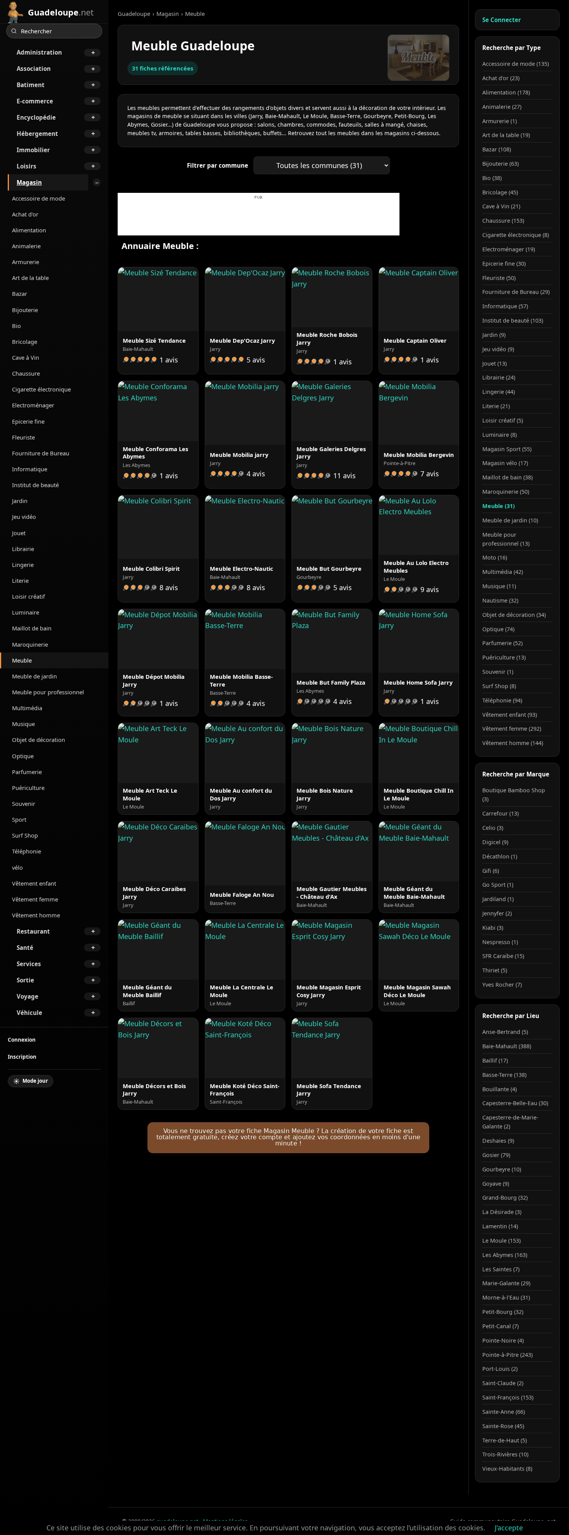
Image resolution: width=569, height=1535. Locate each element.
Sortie (25, 980)
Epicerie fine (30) (504, 263)
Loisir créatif (28, 596)
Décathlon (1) (499, 856)
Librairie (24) (498, 377)
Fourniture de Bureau (40, 453)
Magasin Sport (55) (506, 449)
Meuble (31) (498, 506)
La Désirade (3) (501, 1212)
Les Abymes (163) (504, 1255)
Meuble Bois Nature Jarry (324, 794)
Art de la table (30, 278)
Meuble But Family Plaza (330, 682)
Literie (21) (496, 406)
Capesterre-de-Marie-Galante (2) (510, 1122)
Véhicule (29, 1012)
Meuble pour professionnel (48, 692)
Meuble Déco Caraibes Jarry (154, 892)
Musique (23, 724)
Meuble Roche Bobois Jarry (326, 338)
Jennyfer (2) (497, 913)
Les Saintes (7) (500, 1269)
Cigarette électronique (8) (515, 235)
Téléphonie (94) (502, 700)
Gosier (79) (496, 1155)
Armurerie (25, 262)
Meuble (22, 660)
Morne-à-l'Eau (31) (506, 1297)
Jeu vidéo (24, 516)
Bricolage (24, 341)
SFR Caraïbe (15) (503, 956)
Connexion (22, 1039)
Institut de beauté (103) (512, 320)
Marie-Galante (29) (506, 1283)
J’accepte (509, 1527)
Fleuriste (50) (499, 278)
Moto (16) (494, 557)
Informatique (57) (505, 306)
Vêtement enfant (34, 883)
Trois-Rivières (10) (505, 1454)
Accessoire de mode (38, 198)
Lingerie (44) (498, 391)
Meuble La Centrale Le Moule (241, 991)
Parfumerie (27, 772)
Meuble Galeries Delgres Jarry (331, 452)
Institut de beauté (35, 485)
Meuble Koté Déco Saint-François (244, 1089)
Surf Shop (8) (499, 686)
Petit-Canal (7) (500, 1326)
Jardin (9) (494, 334)
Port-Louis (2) (500, 1368)
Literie (20, 580)
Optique (23, 756)
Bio (16, 326)
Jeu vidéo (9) (498, 349)
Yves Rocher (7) (502, 984)
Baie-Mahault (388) (506, 1046)
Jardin (19, 501)
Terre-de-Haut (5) (504, 1440)
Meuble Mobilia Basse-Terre (241, 680)
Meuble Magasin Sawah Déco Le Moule (417, 991)
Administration (39, 52)
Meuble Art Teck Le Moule (150, 794)
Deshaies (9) (498, 1140)
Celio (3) (492, 827)
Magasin (29, 182)
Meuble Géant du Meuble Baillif (147, 991)
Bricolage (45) (500, 192)
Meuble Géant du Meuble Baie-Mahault (414, 892)
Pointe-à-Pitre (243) (507, 1354)
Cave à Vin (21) (501, 206)
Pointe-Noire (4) (503, 1340)
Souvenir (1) (497, 671)
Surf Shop (25, 835)
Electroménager (33, 405)
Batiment (31, 85)
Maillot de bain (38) (507, 477)
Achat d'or (25, 214)
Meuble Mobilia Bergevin (419, 454)
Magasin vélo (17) (505, 463)
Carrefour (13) (500, 813)
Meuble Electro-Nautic (241, 568)
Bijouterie (25, 310)
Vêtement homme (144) (512, 743)
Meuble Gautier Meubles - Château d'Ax (331, 892)
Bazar (19, 293)
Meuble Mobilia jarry (239, 454)
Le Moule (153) (501, 1240)
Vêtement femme (35, 899)
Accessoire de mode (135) (515, 63)
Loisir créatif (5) (502, 420)
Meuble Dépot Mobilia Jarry (154, 680)
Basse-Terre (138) (504, 1074)
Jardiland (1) (498, 899)
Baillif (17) (495, 1060)
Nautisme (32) (500, 600)
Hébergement (37, 133)
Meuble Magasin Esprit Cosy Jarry (328, 991)
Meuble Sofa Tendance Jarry (328, 1089)
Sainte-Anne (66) (503, 1411)
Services (29, 964)
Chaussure (26, 373)
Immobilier (33, 150)
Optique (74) (498, 629)
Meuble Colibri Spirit (151, 568)
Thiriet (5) (494, 970)
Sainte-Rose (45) (503, 1426)
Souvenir (23, 803)
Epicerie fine (28, 421)
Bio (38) (492, 178)
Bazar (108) (496, 149)
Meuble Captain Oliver (415, 340)
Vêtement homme (36, 915)
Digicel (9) (495, 842)
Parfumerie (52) (502, 643)
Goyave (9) (495, 1183)
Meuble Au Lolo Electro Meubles (416, 566)
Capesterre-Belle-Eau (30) (515, 1103)
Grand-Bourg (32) (505, 1197)
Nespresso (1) (500, 942)
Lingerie (23, 564)
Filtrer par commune (217, 165)
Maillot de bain (31, 628)
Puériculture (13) (504, 657)
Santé (25, 947)
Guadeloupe (134, 13)
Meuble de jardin (34, 676)
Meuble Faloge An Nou (242, 894)
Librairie (23, 549)
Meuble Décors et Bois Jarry (154, 1089)
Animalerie (26, 246)
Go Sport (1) (497, 884)
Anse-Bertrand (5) (505, 1031)
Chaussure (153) (503, 220)
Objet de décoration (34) (514, 614)
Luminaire (25, 612)
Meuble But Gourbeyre (329, 568)
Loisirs (26, 166)
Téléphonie (26, 851)
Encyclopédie (36, 117)
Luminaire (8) (499, 434)
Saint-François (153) (507, 1397)
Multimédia (27, 708)
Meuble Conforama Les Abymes (155, 452)
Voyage (27, 996)
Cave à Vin (25, 357)
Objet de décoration (38, 739)
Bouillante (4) (499, 1089)
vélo (17, 867)
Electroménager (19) (508, 249)
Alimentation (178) (506, 92)
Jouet (19, 533)
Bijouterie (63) (500, 163)
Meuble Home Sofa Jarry (418, 682)
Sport (19, 819)
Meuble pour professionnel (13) (506, 539)
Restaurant (33, 931)
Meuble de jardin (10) (510, 520)
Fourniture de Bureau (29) (516, 291)
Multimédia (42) (502, 571)
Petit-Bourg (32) (502, 1311)
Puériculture (28, 788)
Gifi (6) (490, 870)
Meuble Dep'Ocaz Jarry (242, 340)
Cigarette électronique (41, 389)
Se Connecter (501, 20)
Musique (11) (499, 586)
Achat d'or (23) (500, 78)
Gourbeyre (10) (501, 1169)
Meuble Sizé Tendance (154, 340)
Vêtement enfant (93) (509, 714)
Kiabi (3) (492, 927)
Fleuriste (23, 437)
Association (34, 68)
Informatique (29, 469)
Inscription (22, 1056)
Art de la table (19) (506, 135)
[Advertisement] (258, 218)
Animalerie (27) (501, 106)
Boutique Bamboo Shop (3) (513, 794)
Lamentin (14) (500, 1226)
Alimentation (29, 230)
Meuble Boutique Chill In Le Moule (419, 794)
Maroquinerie (30, 644)
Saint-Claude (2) (502, 1383)
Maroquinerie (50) (505, 491)
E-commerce (35, 101)
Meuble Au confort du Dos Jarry (241, 794)
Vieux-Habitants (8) (507, 1468)
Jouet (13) (494, 363)
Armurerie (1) (499, 121)
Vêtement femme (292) (511, 728)
